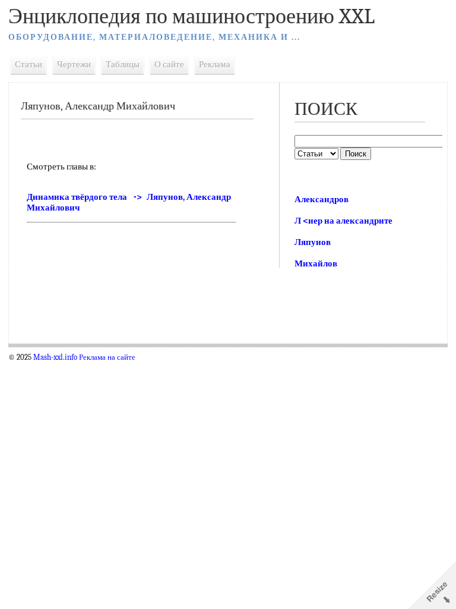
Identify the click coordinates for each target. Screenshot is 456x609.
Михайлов (315, 263)
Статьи (28, 64)
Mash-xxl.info (55, 357)
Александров (321, 199)
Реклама (214, 64)
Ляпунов (312, 242)
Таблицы (123, 64)
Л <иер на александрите (343, 220)
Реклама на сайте (107, 357)
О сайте (169, 64)
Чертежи (74, 64)
